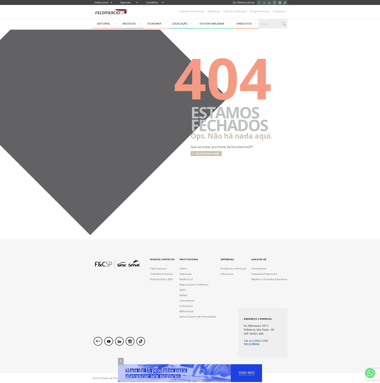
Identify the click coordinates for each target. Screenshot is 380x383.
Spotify (279, 2)
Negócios (129, 23)
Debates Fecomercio (192, 11)
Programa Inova (260, 11)
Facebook (259, 2)
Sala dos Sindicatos (235, 11)
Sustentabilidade (212, 23)
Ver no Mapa (251, 343)
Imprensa (186, 273)
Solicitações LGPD (160, 279)
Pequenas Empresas (264, 273)
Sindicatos (244, 23)
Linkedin (269, 2)
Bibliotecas (187, 311)
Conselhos (152, 2)
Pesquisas (279, 11)
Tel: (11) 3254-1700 (256, 340)
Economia (154, 23)
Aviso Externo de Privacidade (194, 316)
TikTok (284, 2)
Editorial (103, 23)
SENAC (184, 295)
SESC (183, 289)
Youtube (264, 2)
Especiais (125, 2)
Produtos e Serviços (231, 268)
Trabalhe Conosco (160, 273)
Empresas (214, 11)
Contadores (258, 268)
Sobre (183, 268)
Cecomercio (187, 300)
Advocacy (227, 273)
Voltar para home (207, 153)
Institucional (101, 2)
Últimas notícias (246, 2)
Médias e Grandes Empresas (265, 279)
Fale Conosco (158, 268)
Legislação (179, 23)
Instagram (274, 2)
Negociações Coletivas (194, 284)
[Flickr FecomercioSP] (98, 341)
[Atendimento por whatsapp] (370, 373)
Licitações (186, 306)
